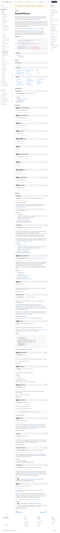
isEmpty (28, 83)
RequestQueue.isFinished (24, 314)
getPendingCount (54, 36)
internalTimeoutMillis (20, 72)
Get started (54, 1)
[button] (7, 8)
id (37, 71)
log (27, 72)
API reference (27, 523)
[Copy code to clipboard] (46, 39)
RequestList (37, 31)
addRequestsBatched (41, 79)
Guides (26, 519)
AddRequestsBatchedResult (40, 258)
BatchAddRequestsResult (38, 227)
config (28, 71)
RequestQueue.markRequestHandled (22, 305)
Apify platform (54, 519)
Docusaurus (53, 521)
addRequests (29, 79)
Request (33, 21)
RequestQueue (33, 93)
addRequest (19, 79)
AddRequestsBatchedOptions (24, 275)
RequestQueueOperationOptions (25, 218)
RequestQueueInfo (31, 323)
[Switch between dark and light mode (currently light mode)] (5, 525)
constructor (19, 65)
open (38, 84)
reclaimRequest (30, 84)
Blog (32, 1)
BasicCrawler (26, 30)
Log (19, 164)
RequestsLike (22, 272)
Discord (38, 519)
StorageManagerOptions (37, 503)
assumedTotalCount (30, 69)
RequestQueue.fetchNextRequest (34, 424)
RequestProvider (20, 55)
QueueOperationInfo (19, 206)
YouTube (38, 525)
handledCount (19, 83)
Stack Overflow (39, 521)
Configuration (22, 100)
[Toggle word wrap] (44, 39)
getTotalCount (53, 39)
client (38, 69)
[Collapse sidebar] (7, 514)
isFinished (39, 83)
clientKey (18, 71)
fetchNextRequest (30, 80)
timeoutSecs (29, 74)
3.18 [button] (35, 1)
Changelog (28, 1)
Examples (20, 1)
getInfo (38, 80)
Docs (16, 1)
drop (17, 80)
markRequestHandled (20, 84)
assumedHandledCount (21, 69)
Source (22, 214)
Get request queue (30, 331)
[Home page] (16, 8)
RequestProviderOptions (23, 99)
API (23, 1)
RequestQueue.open (34, 28)
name (38, 72)
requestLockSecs (20, 74)
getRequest (53, 38)
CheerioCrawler (32, 30)
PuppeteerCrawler (38, 30)
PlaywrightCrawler (18, 31)
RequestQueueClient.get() (42, 329)
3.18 (41, 5)
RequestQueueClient (22, 125)
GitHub (53, 523)
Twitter (38, 523)
